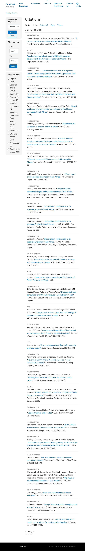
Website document (14, 106)
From (11, 46)
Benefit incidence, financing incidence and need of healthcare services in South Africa (52, 109)
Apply (13, 66)
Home (8, 13)
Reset (12, 36)
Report (13, 80)
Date (53, 25)
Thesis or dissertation (14, 115)
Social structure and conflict (40, 413)
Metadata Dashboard (58, 5)
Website (14, 130)
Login (78, 6)
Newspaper (15, 144)
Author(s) (44, 25)
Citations (47, 3)
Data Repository (23, 5)
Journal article (13, 88)
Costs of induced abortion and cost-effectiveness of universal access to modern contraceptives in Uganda (49, 142)
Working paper (13, 137)
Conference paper (15, 150)
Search (12, 32)
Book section (13, 124)
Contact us (70, 5)
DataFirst (10, 4)
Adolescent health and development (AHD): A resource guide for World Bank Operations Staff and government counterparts (51, 74)
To (10, 56)
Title (59, 25)
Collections (35, 4)
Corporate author (14, 98)
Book (14, 94)
